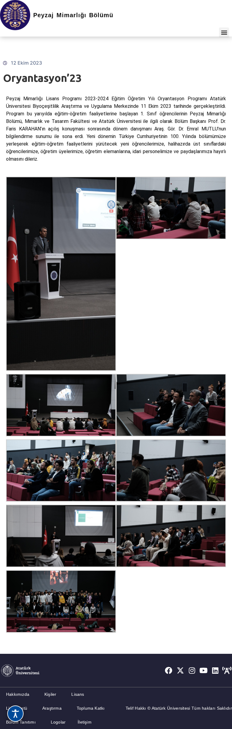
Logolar (58, 722)
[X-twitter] (180, 670)
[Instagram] (192, 670)
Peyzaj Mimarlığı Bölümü (73, 15)
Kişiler (50, 694)
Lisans (77, 694)
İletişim (85, 722)
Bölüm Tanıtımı (21, 722)
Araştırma (52, 708)
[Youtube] (203, 670)
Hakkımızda (17, 694)
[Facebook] (168, 670)
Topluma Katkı (91, 708)
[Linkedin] (215, 670)
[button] (224, 32)
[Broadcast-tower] (227, 670)
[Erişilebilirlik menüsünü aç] (15, 713)
